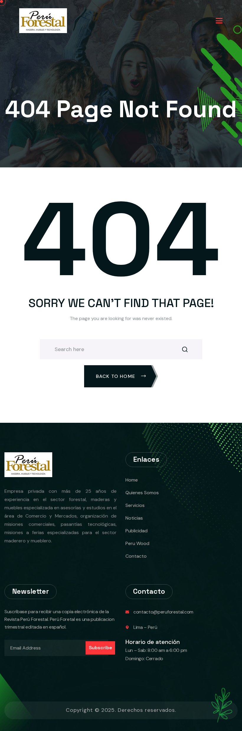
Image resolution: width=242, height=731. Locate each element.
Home (131, 480)
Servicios (135, 505)
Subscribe (100, 647)
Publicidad (136, 531)
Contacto (136, 556)
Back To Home (116, 376)
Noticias (134, 518)
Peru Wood (137, 543)
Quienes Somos (142, 492)
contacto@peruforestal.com (163, 612)
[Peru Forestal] (43, 20)
